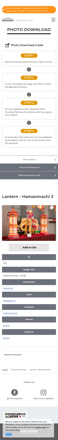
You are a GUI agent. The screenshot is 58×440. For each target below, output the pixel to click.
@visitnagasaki (14, 398)
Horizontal (8, 288)
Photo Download (18, 370)
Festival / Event (10, 313)
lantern (6, 338)
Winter (6, 325)
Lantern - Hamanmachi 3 (40, 370)
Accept (9, 434)
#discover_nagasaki (43, 398)
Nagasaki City (9, 300)
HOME (5, 370)
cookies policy (40, 427)
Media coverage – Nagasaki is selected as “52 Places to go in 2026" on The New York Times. (26, 9)
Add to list (29, 247)
